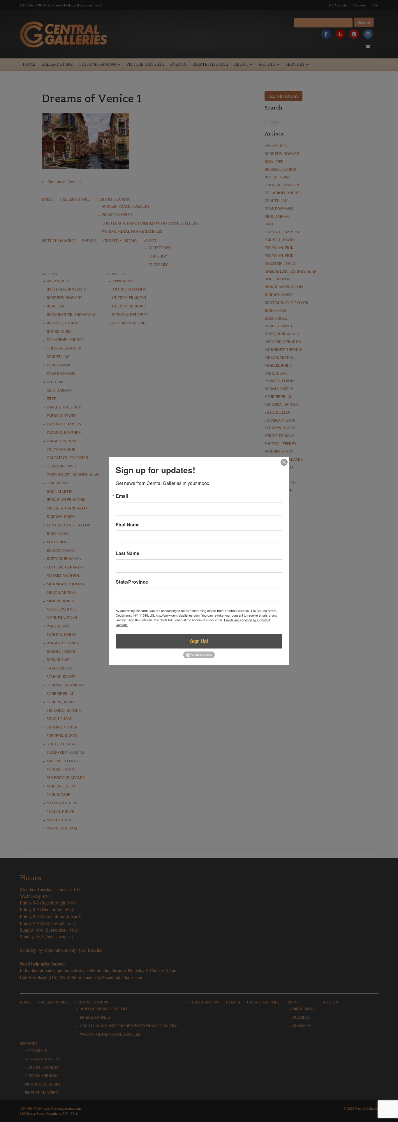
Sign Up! (199, 641)
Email (122, 496)
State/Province (132, 582)
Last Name (127, 553)
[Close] (284, 462)
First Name (128, 524)
